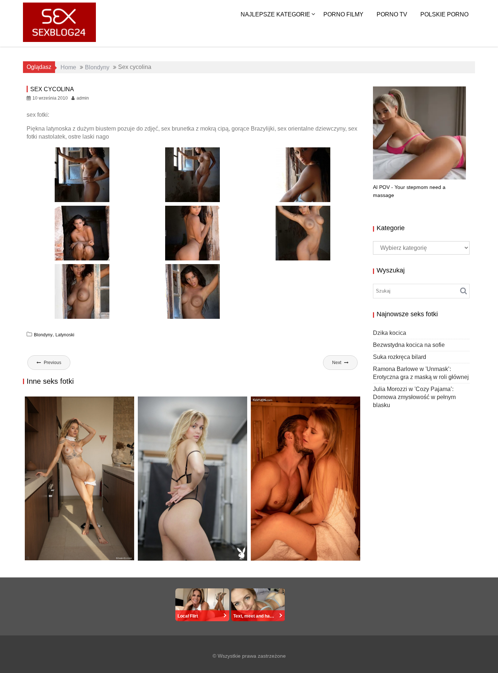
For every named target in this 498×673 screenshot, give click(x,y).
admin (83, 98)
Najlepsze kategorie (275, 14)
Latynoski (64, 334)
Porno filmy (343, 14)
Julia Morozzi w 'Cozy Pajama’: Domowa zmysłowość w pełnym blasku (414, 397)
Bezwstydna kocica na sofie (409, 345)
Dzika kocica (47, 560)
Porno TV (392, 14)
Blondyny (43, 334)
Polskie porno (444, 14)
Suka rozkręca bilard (399, 357)
